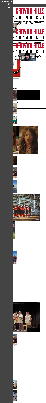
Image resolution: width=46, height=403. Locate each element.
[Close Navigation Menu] (11, 1)
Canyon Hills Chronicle (5, 1)
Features (18, 23)
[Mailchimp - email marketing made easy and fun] (15, 87)
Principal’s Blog (24, 23)
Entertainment (9, 3)
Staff (32, 23)
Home (4, 3)
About (31, 22)
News (6, 3)
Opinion (21, 23)
